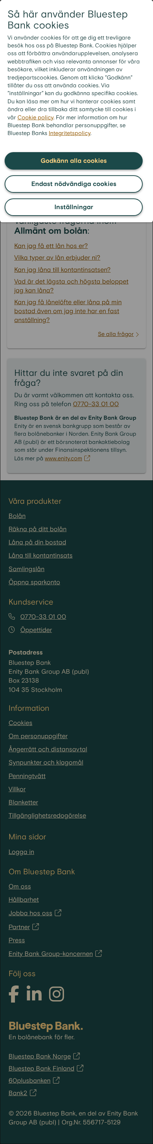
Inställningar (73, 207)
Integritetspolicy (69, 133)
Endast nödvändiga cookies (73, 184)
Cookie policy (35, 117)
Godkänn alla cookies (74, 161)
